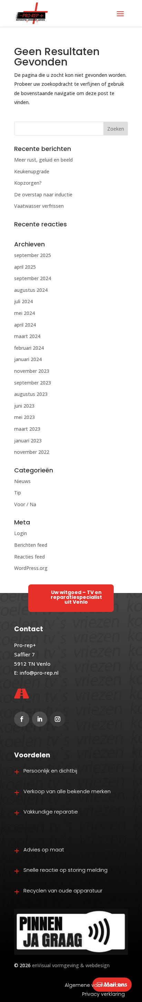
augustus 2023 (31, 394)
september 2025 (32, 255)
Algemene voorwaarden (95, 985)
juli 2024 (23, 301)
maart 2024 (27, 336)
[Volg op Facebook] (21, 719)
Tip (17, 492)
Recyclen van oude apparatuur (62, 890)
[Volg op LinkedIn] (39, 719)
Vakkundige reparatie (50, 811)
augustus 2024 (31, 290)
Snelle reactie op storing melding (65, 869)
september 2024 (32, 278)
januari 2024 (28, 359)
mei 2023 (24, 417)
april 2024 (25, 324)
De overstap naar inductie (43, 194)
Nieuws (22, 481)
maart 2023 (27, 429)
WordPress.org (31, 568)
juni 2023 (24, 405)
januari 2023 (28, 440)
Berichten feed (30, 545)
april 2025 (25, 267)
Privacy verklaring (103, 994)
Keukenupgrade (31, 171)
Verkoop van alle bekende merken (67, 791)
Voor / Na (25, 504)
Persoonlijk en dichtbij (50, 770)
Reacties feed (29, 556)
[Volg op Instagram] (57, 719)
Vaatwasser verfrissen (39, 206)
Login (20, 533)
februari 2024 (29, 348)
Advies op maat (43, 849)
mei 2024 (24, 313)
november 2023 (31, 371)
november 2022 (31, 452)
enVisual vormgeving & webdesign (71, 965)
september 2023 (32, 382)
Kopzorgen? (28, 183)
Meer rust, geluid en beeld (43, 159)
